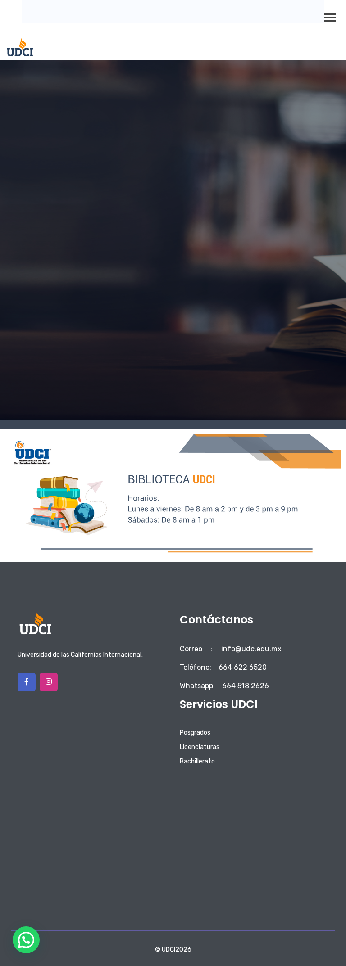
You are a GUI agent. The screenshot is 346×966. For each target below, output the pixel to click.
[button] (26, 939)
